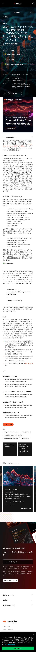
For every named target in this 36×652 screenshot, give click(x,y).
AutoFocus (10, 146)
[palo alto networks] (18, 3)
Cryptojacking (16, 84)
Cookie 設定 (18, 648)
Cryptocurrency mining (18, 83)
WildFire (22, 146)
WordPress (15, 88)
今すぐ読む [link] (24, 508)
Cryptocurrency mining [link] (10, 432)
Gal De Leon (15, 76)
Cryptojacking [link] (25, 432)
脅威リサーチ (20, 80)
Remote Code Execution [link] (11, 438)
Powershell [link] (9, 505)
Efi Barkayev (24, 74)
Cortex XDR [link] (11, 59)
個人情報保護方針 (10, 644)
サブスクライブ (9, 580)
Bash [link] (7, 502)
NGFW (16, 146)
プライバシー (6, 626)
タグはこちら (29, 363)
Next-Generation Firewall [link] (15, 64)
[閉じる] (34, 634)
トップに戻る (8, 424)
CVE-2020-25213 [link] (9, 435)
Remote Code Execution (23, 86)
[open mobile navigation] (2, 4)
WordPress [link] (25, 438)
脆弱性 (14, 80)
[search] (33, 4)
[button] (17, 93)
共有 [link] (16, 93)
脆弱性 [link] (6, 17)
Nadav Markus (16, 74)
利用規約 (23, 566)
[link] (5, 23)
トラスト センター (8, 629)
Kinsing (14, 86)
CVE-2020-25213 (25, 84)
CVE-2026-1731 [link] (17, 502)
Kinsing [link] (20, 435)
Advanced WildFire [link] (13, 54)
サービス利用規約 (19, 573)
